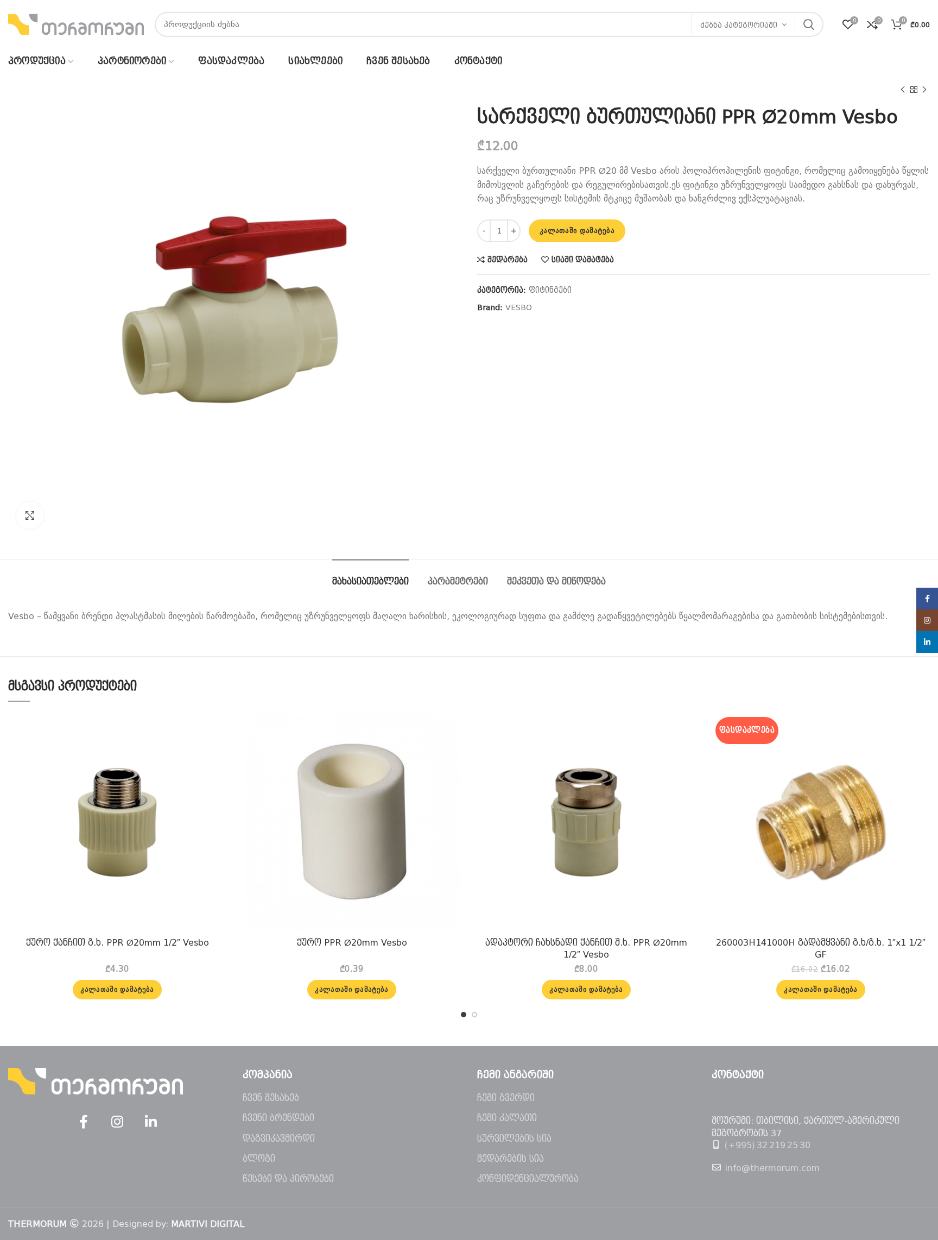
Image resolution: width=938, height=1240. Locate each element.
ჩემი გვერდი (506, 1098)
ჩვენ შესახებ (271, 1098)
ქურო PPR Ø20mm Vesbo (352, 942)
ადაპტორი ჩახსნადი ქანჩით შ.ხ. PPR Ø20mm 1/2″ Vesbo (586, 948)
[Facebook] (83, 1122)
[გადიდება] (29, 515)
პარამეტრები (458, 581)
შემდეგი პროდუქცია (924, 89)
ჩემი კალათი (507, 1118)
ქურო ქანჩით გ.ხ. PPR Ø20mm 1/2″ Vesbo (117, 942)
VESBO (518, 307)
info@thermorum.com (772, 1168)
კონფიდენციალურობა (528, 1179)
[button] (117, 989)
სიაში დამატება (583, 259)
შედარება (507, 259)
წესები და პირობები (288, 1179)
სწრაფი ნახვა (218, 755)
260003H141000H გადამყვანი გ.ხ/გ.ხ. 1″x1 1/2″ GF (821, 948)
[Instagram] (117, 1122)
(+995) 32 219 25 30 (767, 1145)
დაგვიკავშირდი (279, 1139)
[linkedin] (151, 1122)
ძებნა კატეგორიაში (738, 25)
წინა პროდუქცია (902, 89)
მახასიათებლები (370, 581)
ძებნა (808, 24)
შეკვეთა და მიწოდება (556, 581)
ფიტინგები (550, 290)
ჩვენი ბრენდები (278, 1118)
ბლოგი (259, 1159)
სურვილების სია (514, 1139)
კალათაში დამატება (577, 230)
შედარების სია (510, 1159)
